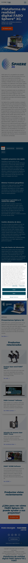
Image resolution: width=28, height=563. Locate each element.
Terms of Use (22, 285)
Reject (14, 293)
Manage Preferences (14, 297)
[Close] (25, 264)
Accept (14, 289)
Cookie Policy (14, 285)
